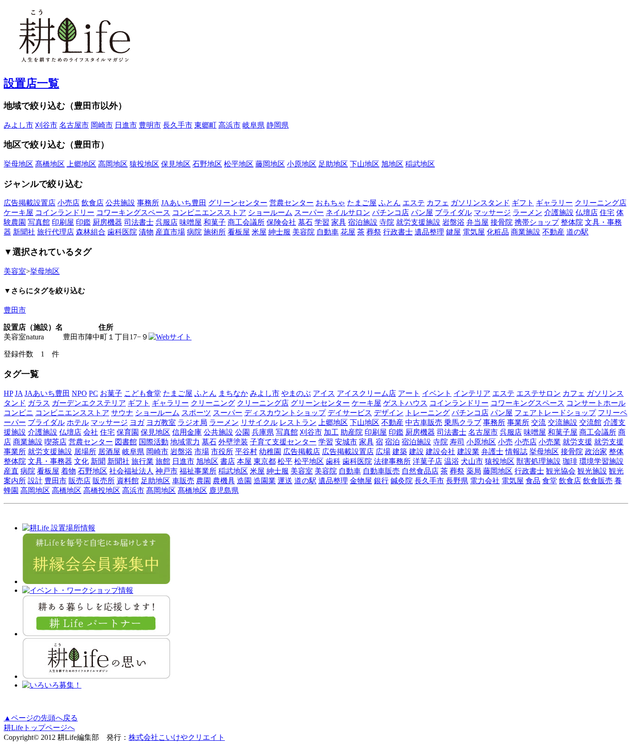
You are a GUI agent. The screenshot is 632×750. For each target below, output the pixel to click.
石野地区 (207, 164)
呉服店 (166, 222)
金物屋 (361, 481)
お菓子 (111, 393)
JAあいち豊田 (183, 203)
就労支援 (577, 442)
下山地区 (364, 164)
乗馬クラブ (462, 422)
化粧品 (498, 232)
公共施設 (120, 203)
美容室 (15, 271)
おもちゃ (330, 203)
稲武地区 (420, 164)
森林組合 (90, 232)
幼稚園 (270, 451)
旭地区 (392, 164)
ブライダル (453, 212)
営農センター (291, 203)
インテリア (471, 393)
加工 (331, 432)
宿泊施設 (363, 222)
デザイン (388, 413)
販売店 (79, 481)
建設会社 (440, 451)
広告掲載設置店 (30, 203)
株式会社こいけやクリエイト (177, 737)
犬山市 (472, 461)
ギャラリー (554, 203)
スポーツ (196, 413)
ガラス (39, 403)
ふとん (389, 203)
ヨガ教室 (161, 422)
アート (409, 393)
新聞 (98, 461)
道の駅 (577, 232)
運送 (285, 481)
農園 (203, 481)
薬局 (473, 471)
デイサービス (350, 413)
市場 (201, 451)
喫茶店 (55, 442)
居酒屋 (109, 451)
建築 (399, 451)
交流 (538, 422)
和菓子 (215, 222)
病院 (194, 232)
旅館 (162, 461)
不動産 (553, 232)
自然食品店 (420, 471)
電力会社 (485, 481)
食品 (533, 481)
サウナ (122, 413)
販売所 (104, 481)
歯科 (333, 461)
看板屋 (239, 232)
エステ (414, 203)
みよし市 (18, 125)
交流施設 (562, 422)
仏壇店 (587, 212)
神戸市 (166, 471)
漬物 (146, 232)
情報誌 (516, 451)
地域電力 (185, 442)
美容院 (303, 232)
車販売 (183, 481)
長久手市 (177, 125)
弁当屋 (477, 222)
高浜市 (229, 125)
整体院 (572, 222)
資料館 (128, 481)
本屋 (244, 461)
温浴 (451, 461)
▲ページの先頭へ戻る (41, 718)
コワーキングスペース (133, 212)
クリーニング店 (600, 203)
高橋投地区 (101, 490)
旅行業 (142, 461)
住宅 (607, 212)
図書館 (126, 442)
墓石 (305, 222)
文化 (81, 461)
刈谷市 (46, 125)
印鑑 (83, 222)
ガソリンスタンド (480, 203)
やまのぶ (296, 393)
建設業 (468, 451)
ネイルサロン (348, 212)
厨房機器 (107, 222)
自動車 (327, 232)
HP (8, 393)
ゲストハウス (405, 403)
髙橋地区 (50, 164)
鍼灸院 (401, 481)
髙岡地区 (161, 490)
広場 (383, 451)
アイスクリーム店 (366, 393)
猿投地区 (144, 164)
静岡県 (277, 125)
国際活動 (153, 442)
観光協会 (561, 471)
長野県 (457, 481)
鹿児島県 (224, 490)
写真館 (39, 222)
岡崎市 (102, 125)
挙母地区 (18, 164)
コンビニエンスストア (209, 212)
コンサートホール (596, 403)
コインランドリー (64, 212)
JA (19, 393)
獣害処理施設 (538, 461)
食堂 (549, 481)
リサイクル (259, 422)
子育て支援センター (283, 442)
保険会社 (281, 222)
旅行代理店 (55, 232)
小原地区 (301, 164)
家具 (338, 222)
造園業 (265, 481)
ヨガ (137, 422)
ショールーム (270, 212)
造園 (244, 481)
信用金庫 (187, 432)
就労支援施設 (418, 222)
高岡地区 (113, 164)
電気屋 (474, 232)
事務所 (148, 203)
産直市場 (170, 232)
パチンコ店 (390, 212)
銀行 (381, 481)
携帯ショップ (536, 222)
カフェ (438, 203)
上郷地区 (81, 164)
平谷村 (246, 451)
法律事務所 (392, 461)
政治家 (596, 451)
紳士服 (279, 232)
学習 (322, 222)
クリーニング (213, 403)
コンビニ (18, 413)
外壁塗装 (233, 442)
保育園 (128, 432)
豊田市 (15, 310)
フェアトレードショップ (555, 413)
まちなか (233, 393)
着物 (68, 471)
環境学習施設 (601, 461)
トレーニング (427, 413)
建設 (416, 451)
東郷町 (205, 125)
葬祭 (373, 232)
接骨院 (501, 222)
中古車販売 (423, 422)
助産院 (352, 432)
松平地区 (239, 164)
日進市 (126, 125)
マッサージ (492, 212)
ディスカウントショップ (285, 413)
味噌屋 (191, 222)
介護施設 (559, 212)
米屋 (259, 232)
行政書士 (398, 232)
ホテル (78, 422)
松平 (285, 461)
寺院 (386, 222)
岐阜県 (253, 125)
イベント (437, 393)
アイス (324, 393)
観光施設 (592, 471)
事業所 (518, 422)
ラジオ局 (192, 422)
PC (93, 393)
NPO (79, 393)
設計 (35, 481)
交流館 (590, 422)
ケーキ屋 (18, 212)
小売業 (550, 442)
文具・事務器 (50, 461)
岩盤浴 (453, 222)
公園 (242, 432)
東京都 (265, 461)
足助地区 (333, 164)
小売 (505, 442)
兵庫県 (263, 432)
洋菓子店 (427, 461)
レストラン (297, 422)
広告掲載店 (301, 451)
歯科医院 (122, 232)
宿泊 (392, 442)
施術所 (215, 232)
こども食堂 (142, 393)
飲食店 (92, 203)
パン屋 (422, 212)
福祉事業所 (198, 471)
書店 (227, 461)
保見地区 (176, 164)
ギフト (523, 203)
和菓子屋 (562, 432)
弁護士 (492, 451)
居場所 (85, 451)
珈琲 (570, 461)
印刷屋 (63, 222)
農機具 (224, 481)
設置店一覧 (31, 83)
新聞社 (24, 232)
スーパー (309, 212)
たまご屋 (362, 203)
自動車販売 (381, 471)
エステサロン (538, 393)
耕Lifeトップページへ (39, 728)
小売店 (68, 203)
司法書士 (139, 222)
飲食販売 (598, 481)
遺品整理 (429, 232)
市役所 (222, 451)
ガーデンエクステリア (89, 403)
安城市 (346, 442)
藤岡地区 (270, 164)
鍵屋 (453, 232)
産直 (11, 471)
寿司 (457, 442)
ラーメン (527, 212)
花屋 (348, 232)
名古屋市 (74, 125)
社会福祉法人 (131, 471)
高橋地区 (66, 490)
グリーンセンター (237, 203)
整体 (616, 451)
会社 (90, 432)
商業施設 (525, 232)
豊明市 (150, 125)
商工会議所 (246, 222)
